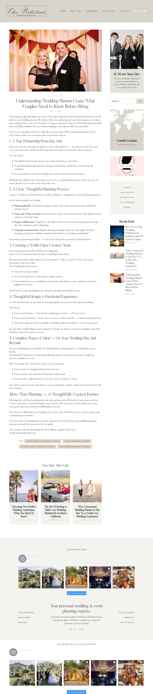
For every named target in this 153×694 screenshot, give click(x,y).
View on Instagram (78, 593)
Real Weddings (127, 202)
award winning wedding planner (42, 441)
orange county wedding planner (37, 446)
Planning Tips (55, 96)
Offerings (91, 11)
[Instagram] (141, 11)
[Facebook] (135, 11)
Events (126, 187)
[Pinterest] (138, 11)
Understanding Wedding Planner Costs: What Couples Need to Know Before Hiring (134, 283)
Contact (124, 11)
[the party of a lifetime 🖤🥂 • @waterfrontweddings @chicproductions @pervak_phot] (100, 577)
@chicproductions (34, 556)
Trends (126, 207)
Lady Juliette (127, 192)
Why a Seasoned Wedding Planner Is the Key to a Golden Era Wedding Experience (134, 259)
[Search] (140, 101)
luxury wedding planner (77, 441)
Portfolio (108, 11)
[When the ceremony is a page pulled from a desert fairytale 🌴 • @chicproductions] (29, 577)
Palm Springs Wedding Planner (74, 446)
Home (63, 11)
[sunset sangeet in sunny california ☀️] (124, 577)
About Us (75, 11)
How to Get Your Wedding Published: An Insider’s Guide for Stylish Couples (134, 233)
